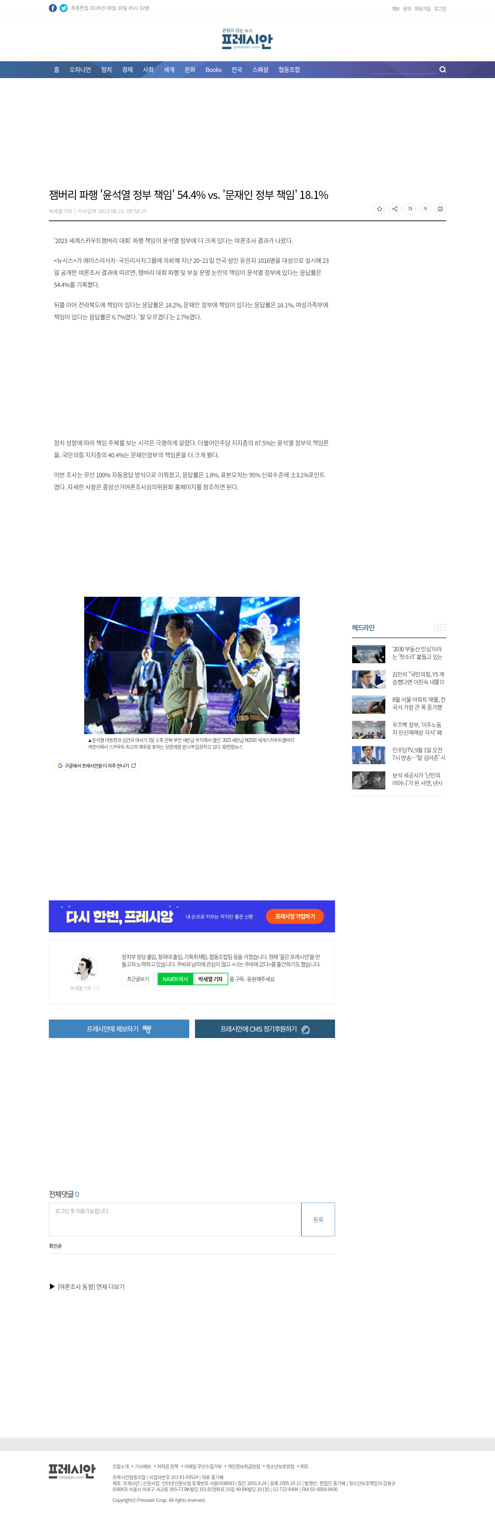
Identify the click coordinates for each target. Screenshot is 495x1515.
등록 (318, 1219)
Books (213, 69)
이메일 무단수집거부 (203, 1466)
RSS (304, 1466)
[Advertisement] (247, 137)
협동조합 (289, 69)
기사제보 (143, 1466)
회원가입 (423, 8)
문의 (407, 8)
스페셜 (260, 69)
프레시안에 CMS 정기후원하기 (258, 1029)
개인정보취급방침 (244, 1466)
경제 (127, 69)
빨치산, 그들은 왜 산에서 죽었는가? (418, 678)
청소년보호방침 (280, 1466)
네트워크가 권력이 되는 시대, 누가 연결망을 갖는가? (420, 732)
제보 (396, 8)
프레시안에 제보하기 (112, 1029)
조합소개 (120, 1466)
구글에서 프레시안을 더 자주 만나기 (97, 765)
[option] (400, 714)
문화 (190, 69)
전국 (236, 69)
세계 (169, 69)
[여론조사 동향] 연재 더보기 (91, 1286)
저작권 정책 (167, 1466)
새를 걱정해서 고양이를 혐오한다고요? (420, 779)
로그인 (440, 8)
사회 (148, 69)
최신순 (55, 1245)
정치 (106, 69)
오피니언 (80, 69)
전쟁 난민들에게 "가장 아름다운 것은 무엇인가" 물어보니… (418, 707)
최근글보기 (137, 979)
